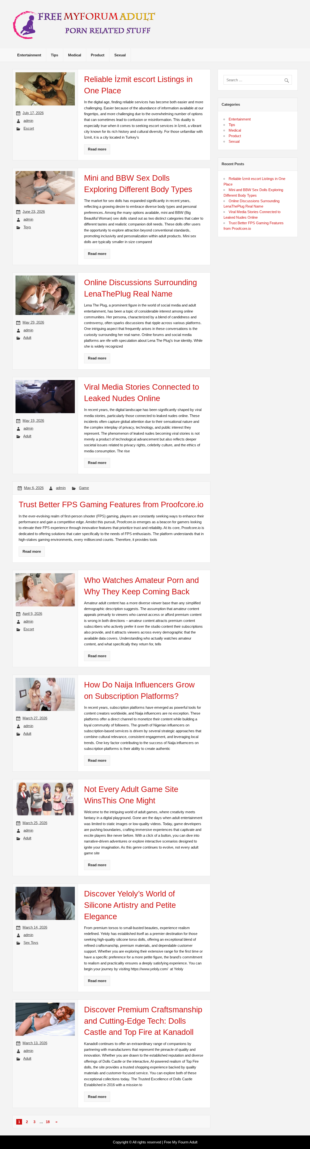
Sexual (120, 55)
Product (97, 55)
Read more (97, 149)
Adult (27, 338)
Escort (28, 128)
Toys (27, 227)
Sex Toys (30, 942)
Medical (74, 55)
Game (84, 488)
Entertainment (29, 55)
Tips (54, 55)
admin (28, 121)
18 (48, 1122)
